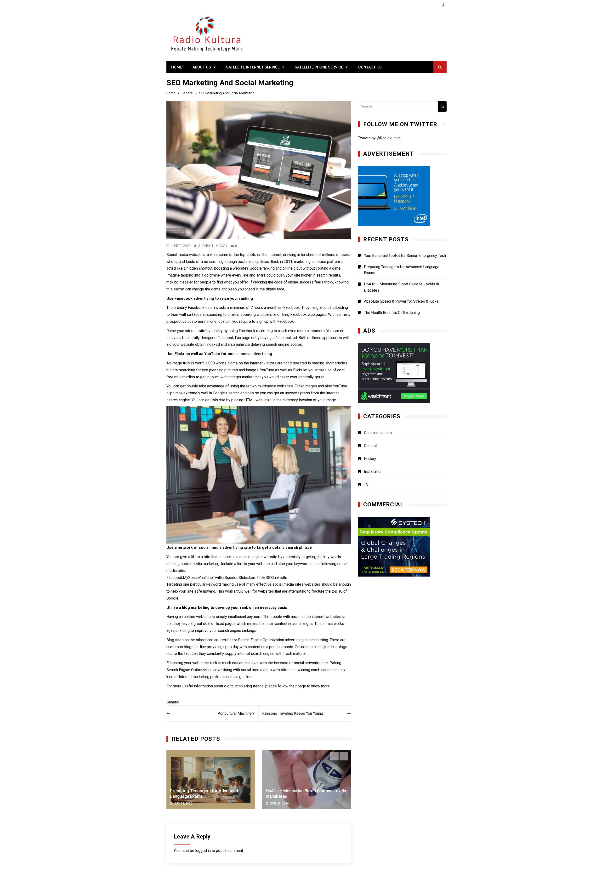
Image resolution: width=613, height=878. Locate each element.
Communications (378, 433)
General (172, 702)
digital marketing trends (244, 686)
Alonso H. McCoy (212, 246)
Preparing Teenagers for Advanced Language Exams (401, 270)
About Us (202, 67)
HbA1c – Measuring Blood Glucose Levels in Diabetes (401, 287)
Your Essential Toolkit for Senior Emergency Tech (405, 255)
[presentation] (334, 756)
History (370, 458)
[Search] (442, 106)
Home (176, 67)
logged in (203, 850)
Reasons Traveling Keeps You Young (292, 713)
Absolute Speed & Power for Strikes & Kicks (401, 301)
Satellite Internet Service (253, 67)
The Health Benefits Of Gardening (392, 312)
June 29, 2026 (183, 803)
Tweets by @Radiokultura (379, 138)
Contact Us (370, 67)
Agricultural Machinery (236, 713)
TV (366, 484)
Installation (373, 471)
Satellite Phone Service (319, 67)
